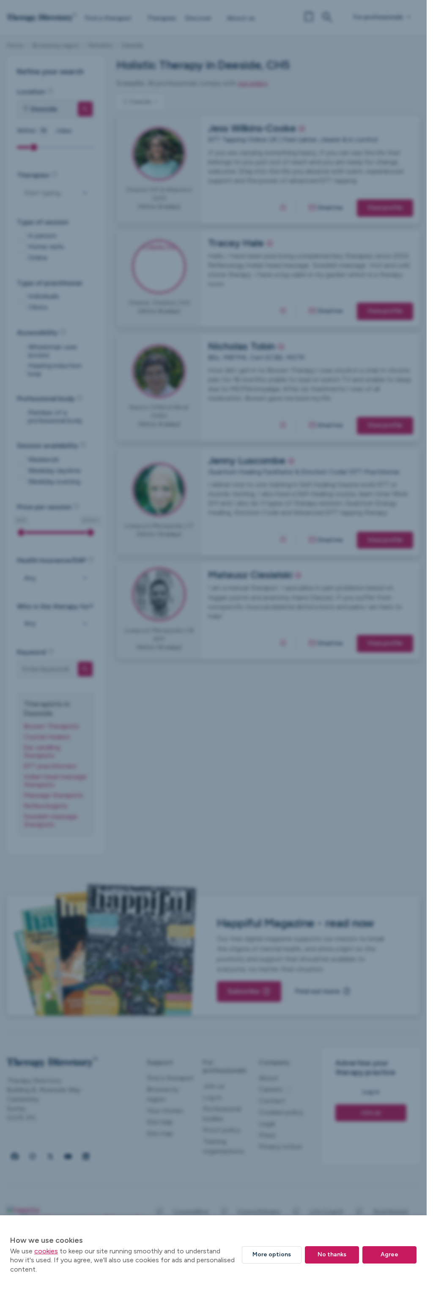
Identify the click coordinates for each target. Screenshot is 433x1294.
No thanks (332, 1254)
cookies (46, 1251)
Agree (389, 1254)
